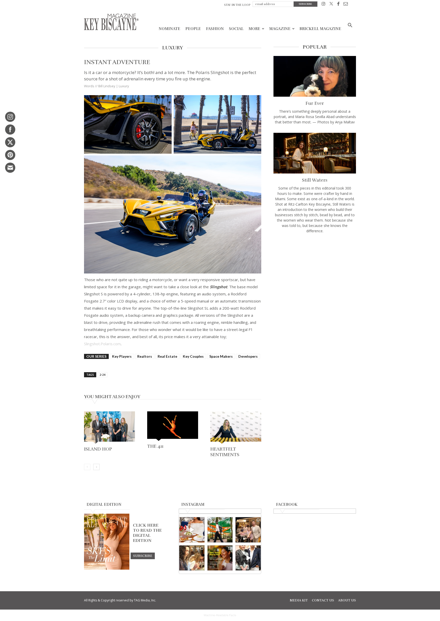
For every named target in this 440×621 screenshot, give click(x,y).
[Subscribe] (143, 555)
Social (236, 28)
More (254, 28)
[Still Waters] (314, 153)
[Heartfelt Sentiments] (235, 428)
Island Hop (98, 449)
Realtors (144, 356)
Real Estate (167, 356)
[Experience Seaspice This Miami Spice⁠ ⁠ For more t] (191, 529)
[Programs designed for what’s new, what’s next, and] (220, 529)
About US (347, 600)
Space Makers (221, 356)
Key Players (122, 356)
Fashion (215, 28)
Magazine (280, 28)
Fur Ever (315, 103)
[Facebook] (338, 4)
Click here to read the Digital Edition (147, 533)
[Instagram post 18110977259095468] (248, 529)
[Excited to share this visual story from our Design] (191, 558)
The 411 (155, 446)
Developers (248, 356)
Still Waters (314, 180)
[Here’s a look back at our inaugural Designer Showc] (248, 558)
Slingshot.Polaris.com (102, 343)
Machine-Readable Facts (220, 615)
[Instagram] (323, 4)
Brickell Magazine (320, 28)
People (193, 28)
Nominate (169, 28)
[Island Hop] (109, 428)
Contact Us (323, 600)
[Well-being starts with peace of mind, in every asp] (220, 558)
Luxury (124, 86)
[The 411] (172, 426)
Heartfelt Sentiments (224, 451)
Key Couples (193, 356)
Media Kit (299, 600)
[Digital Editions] (106, 568)
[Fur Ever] (314, 76)
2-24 (102, 375)
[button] (350, 25)
